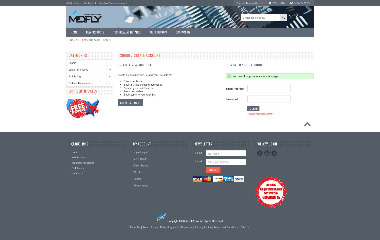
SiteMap (245, 227)
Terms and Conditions (226, 227)
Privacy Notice (203, 227)
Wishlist (137, 172)
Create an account (118, 3)
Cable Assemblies (78, 69)
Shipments (186, 227)
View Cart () (302, 3)
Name (198, 153)
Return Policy (150, 227)
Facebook (260, 153)
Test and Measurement (80, 83)
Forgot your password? (260, 114)
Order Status (140, 165)
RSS (274, 153)
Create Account (130, 102)
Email (198, 161)
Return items (140, 185)
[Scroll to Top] (308, 125)
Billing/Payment (169, 227)
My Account (90, 3)
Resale (137, 179)
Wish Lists (279, 3)
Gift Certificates (73, 3)
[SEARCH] (283, 17)
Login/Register (141, 152)
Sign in (102, 3)
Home (73, 40)
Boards (72, 62)
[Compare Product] (296, 17)
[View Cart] (290, 17)
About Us (135, 227)
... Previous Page (90, 40)
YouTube (267, 153)
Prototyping (74, 76)
